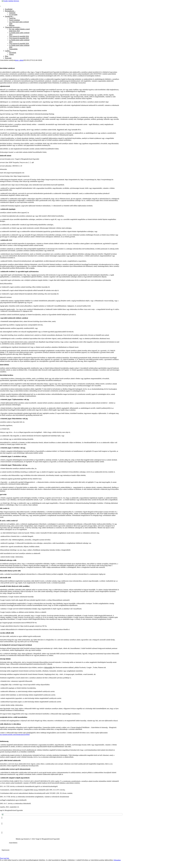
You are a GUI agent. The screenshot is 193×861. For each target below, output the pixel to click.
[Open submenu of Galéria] (10, 51)
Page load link (4, 858)
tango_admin (19, 60)
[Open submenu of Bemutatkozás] (15, 11)
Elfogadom (117, 860)
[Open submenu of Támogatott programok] (20, 27)
